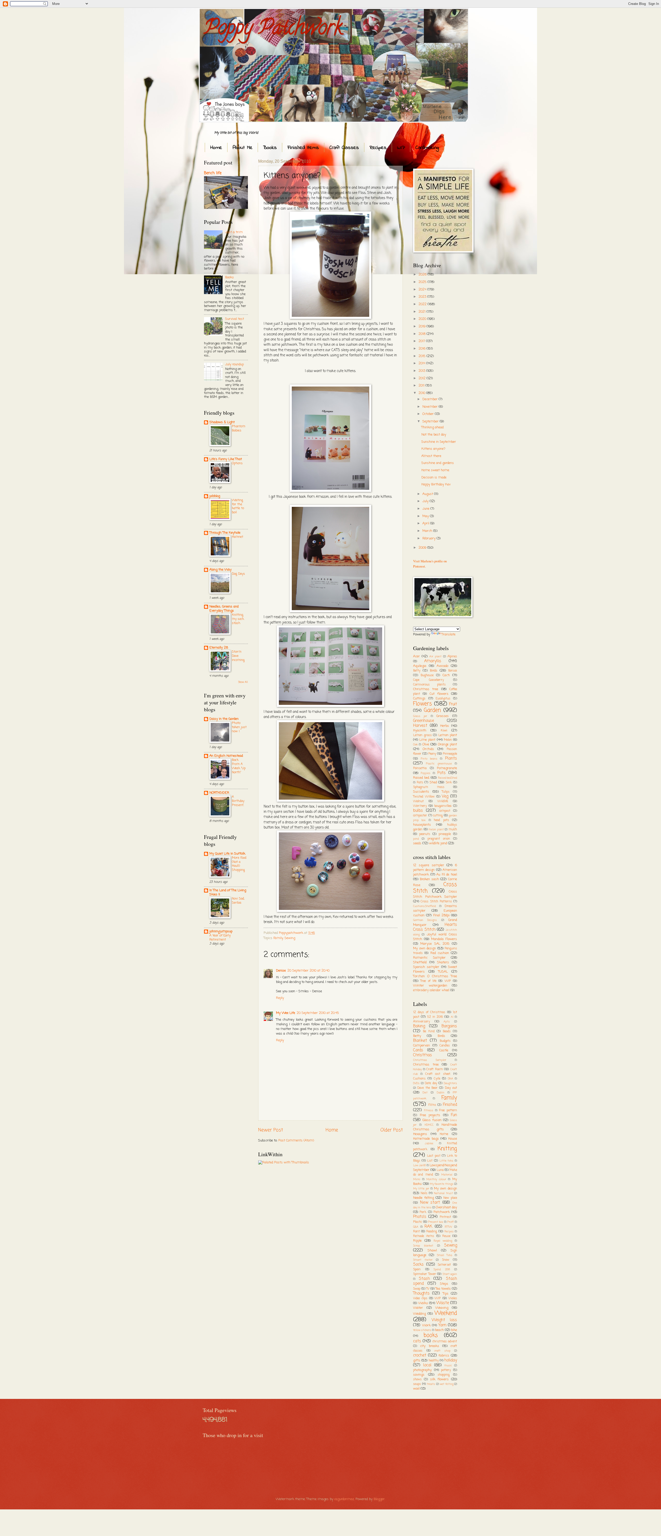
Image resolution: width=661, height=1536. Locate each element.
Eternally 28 (218, 647)
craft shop (442, 1351)
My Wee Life (285, 1013)
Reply (280, 998)
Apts (447, 1022)
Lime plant (427, 739)
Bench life (213, 173)
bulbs (418, 811)
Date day (431, 1083)
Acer (416, 656)
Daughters (450, 1083)
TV (427, 1289)
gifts (416, 1360)
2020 (423, 319)
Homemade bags (426, 1138)
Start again (450, 1274)
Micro (416, 1179)
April (426, 523)
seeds (417, 843)
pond (416, 839)
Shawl (432, 1250)
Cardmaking (427, 148)
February (429, 538)
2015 (423, 356)
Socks (418, 1265)
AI (452, 1017)
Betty (416, 670)
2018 (423, 334)
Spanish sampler (426, 967)
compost (444, 811)
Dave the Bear (427, 1088)
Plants (451, 758)
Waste (442, 1303)
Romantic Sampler (429, 957)
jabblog (214, 496)
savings (418, 1374)
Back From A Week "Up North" (239, 766)
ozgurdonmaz (344, 1499)
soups (417, 1384)
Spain (417, 1269)
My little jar (421, 1189)
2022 (423, 304)
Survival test (234, 319)
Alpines (452, 656)
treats (431, 1384)
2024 (423, 289)
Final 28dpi (441, 915)
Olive (425, 744)
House (452, 1138)
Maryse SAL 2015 (435, 943)
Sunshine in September (438, 441)
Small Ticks (444, 1255)
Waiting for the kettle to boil (238, 506)
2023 (423, 296)
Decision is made (433, 477)
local (427, 1365)
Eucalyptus (443, 698)
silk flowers (439, 1379)
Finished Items (303, 148)
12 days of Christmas (429, 1012)
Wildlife (442, 801)
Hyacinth (419, 730)
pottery (446, 1370)
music (448, 1366)
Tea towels (443, 1288)
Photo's (419, 1217)
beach (439, 1330)
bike (454, 1330)
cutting (438, 815)
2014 (422, 363)
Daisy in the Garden (224, 718)
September (431, 421)
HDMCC (429, 1125)
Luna (440, 1170)
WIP (401, 148)
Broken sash (429, 879)
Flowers (422, 704)
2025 (423, 282)
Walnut (418, 801)
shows (417, 1379)
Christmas (422, 1055)
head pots (441, 820)
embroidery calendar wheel (431, 990)
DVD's (416, 1083)
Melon (448, 740)
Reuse (446, 1236)
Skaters (443, 962)
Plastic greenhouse (439, 764)
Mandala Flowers (444, 939)
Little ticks (446, 1161)
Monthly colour (436, 1179)
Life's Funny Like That (225, 459)
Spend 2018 (442, 1269)
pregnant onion (439, 839)
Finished (450, 1105)
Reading (431, 1231)
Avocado (442, 666)
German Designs (425, 920)
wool (416, 1388)
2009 (423, 547)
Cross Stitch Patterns (436, 901)
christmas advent (444, 1341)
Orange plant (447, 744)
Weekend (446, 1313)
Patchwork (442, 1212)
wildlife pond (438, 843)
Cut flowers (439, 693)
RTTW (448, 1227)
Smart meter (422, 1260)
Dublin (440, 1093)
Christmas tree (425, 689)
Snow (445, 1260)
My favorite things (441, 1184)
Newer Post (270, 1130)
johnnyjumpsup (220, 931)
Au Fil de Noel (446, 874)
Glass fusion (432, 1120)
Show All (243, 682)
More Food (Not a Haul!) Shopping (239, 864)
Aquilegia (419, 666)
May (426, 516)
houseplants (422, 824)
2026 (423, 274)
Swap (416, 1289)
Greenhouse (423, 721)
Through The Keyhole (224, 532)
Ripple (417, 1240)
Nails (424, 1193)
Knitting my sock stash (238, 619)
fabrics (443, 1355)
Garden (432, 710)
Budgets (445, 1041)
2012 (423, 378)
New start (430, 1203)
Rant (416, 1231)
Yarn (442, 1325)
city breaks (429, 1346)
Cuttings (419, 698)
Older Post (391, 1130)
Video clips (420, 1298)
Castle (443, 1050)
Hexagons (420, 1134)
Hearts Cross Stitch (435, 927)
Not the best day (433, 434)
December (430, 399)
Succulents (421, 791)
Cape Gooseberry (428, 680)
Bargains (449, 1026)
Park (423, 1212)
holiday (450, 1360)
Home (216, 148)
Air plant (435, 657)
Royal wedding (443, 1241)
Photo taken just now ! (239, 727)
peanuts (424, 834)
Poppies (425, 773)
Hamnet (237, 536)
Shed (433, 782)
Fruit (453, 704)
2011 (422, 385)
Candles (444, 1045)
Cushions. (419, 1078)
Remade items (423, 1236)
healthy (434, 1360)
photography (422, 1370)
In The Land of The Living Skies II (227, 892)
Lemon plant (447, 735)
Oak (415, 745)
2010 (422, 393)
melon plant (436, 830)
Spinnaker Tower (424, 1274)
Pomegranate (447, 768)
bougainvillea (442, 806)
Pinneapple (450, 754)
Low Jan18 (419, 1165)
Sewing (290, 938)
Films (432, 1105)
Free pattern (448, 1110)
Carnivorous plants (429, 684)
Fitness (428, 1110)
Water (418, 1307)
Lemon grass (422, 735)
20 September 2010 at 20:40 (308, 970)
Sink (449, 782)
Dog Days (238, 573)
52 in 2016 (435, 1017)
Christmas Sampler (429, 1060)
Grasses (442, 716)
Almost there (431, 456)
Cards (418, 1050)
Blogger (379, 1499)
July (426, 501)
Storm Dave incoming (238, 656)
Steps (444, 1283)
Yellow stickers (422, 1330)
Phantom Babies (238, 428)
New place (450, 1198)
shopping (444, 1375)
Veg (445, 796)
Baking (419, 1026)
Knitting (447, 1149)
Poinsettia (420, 768)
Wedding (419, 1313)
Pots (441, 773)
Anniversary (421, 1021)
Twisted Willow (424, 796)
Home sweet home (435, 470)
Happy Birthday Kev (436, 484)
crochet (419, 1355)
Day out (451, 1087)
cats (417, 1341)
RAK (428, 1227)
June (426, 508)
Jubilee (429, 1143)
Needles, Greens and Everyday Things (224, 608)
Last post (433, 1156)
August (428, 494)
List (429, 1161)
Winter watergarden (430, 985)
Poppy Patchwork (273, 29)
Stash (424, 1279)
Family (278, 938)
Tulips (446, 792)
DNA (450, 1079)
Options (237, 463)
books (430, 1336)
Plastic (417, 1222)
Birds (433, 670)
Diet (425, 1093)
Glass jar (420, 716)
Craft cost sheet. (438, 1074)
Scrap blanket (423, 1246)
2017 (422, 341)
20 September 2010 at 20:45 (318, 1013)
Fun (454, 1115)
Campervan (421, 1045)
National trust (443, 1193)
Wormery (420, 806)
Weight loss (444, 1320)
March (427, 531)
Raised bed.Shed (447, 778)
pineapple (445, 834)
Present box (435, 1222)
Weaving (441, 1307)
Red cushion (439, 953)
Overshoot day (446, 1207)
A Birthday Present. (238, 801)
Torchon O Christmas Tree (435, 976)
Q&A (415, 1227)
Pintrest (445, 1217)
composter (420, 815)
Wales (452, 1298)
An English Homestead (226, 755)
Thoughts (421, 1293)
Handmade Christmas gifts (435, 1127)
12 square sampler (428, 865)
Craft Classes (344, 148)
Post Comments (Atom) (296, 1140)
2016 (423, 348)
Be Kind (429, 1031)
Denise (281, 970)
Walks (423, 1303)
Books (270, 148)
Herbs (444, 725)
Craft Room (434, 1069)
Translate (448, 634)
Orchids (428, 749)
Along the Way (220, 569)
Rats (420, 782)
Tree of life (428, 981)
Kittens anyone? (433, 448)
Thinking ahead (432, 427)
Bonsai (452, 670)
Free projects (430, 1115)
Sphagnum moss (428, 787)
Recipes (378, 148)
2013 (422, 370)
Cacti (446, 675)
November (430, 406)
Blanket (420, 1041)
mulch (452, 829)
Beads (447, 1031)
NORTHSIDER (219, 792)
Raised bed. (421, 777)
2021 (423, 311)
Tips (445, 1293)
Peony (432, 754)
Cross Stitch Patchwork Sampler (435, 894)
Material (446, 1175)
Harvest (420, 726)
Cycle (437, 1078)
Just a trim (234, 232)
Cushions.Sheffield (424, 906)
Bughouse (427, 675)
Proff (450, 1222)
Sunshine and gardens (437, 463)
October (428, 414)
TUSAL (443, 971)
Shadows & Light (222, 422)
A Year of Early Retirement (220, 937)
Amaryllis (432, 661)
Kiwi (444, 730)
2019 (423, 326)
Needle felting (423, 1197)
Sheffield (420, 962)
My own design (424, 948)
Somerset (444, 1265)
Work (426, 1325)
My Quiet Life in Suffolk (227, 853)
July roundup (234, 364)
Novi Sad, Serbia (238, 900)
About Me (243, 148)
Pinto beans (429, 759)
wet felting (446, 1384)
